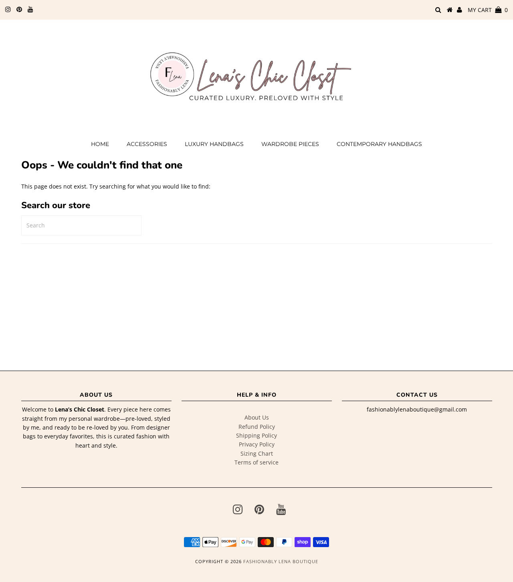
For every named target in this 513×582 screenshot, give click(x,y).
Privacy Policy (257, 444)
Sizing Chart (256, 453)
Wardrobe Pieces (290, 144)
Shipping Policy (256, 435)
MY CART (488, 10)
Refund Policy (256, 426)
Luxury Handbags (214, 144)
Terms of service (256, 462)
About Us (256, 417)
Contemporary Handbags (379, 144)
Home (100, 144)
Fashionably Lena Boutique (280, 561)
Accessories (147, 144)
